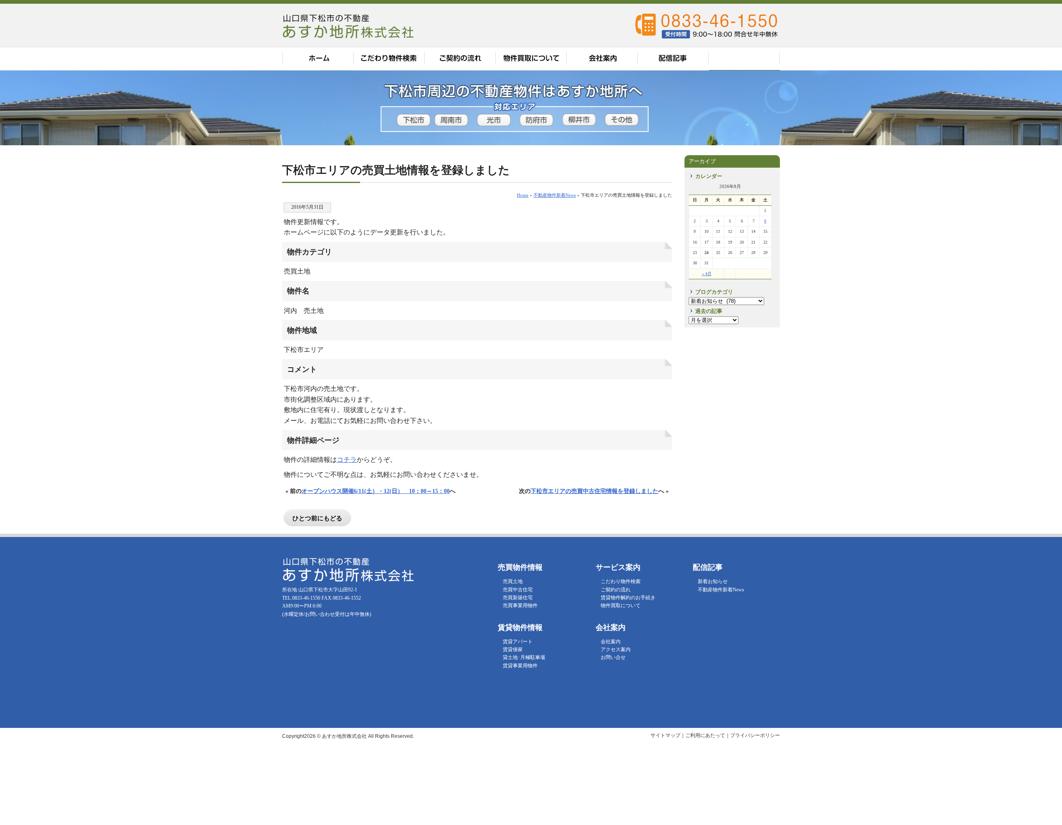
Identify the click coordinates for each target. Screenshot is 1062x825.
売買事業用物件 (520, 605)
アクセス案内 (744, 59)
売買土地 (513, 581)
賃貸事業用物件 (520, 666)
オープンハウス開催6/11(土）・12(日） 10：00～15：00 (376, 491)
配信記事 (674, 59)
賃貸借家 (513, 649)
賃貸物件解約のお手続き (628, 597)
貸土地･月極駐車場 (524, 657)
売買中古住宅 (518, 590)
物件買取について (532, 59)
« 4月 (706, 273)
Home (523, 195)
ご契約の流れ (460, 59)
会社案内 (603, 59)
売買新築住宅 (518, 597)
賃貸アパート (518, 641)
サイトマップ (665, 735)
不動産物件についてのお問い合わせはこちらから (1042, 224)
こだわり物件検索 (389, 59)
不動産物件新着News (721, 590)
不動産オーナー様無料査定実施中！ (1042, 112)
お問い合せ (613, 657)
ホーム (317, 59)
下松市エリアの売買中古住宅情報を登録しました (594, 491)
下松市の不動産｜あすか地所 (349, 26)
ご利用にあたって (705, 735)
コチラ (347, 459)
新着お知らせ (713, 581)
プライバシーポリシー (755, 735)
